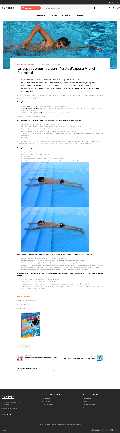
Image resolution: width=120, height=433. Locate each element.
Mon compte (87, 398)
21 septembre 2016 (42, 64)
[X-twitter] (112, 2)
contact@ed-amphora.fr (9, 408)
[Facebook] (110, 2)
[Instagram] (115, 2)
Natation (20, 64)
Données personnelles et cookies (69, 424)
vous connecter (30, 371)
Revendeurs (46, 398)
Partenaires (46, 401)
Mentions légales (50, 424)
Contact (85, 401)
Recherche (94, 8)
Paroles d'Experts (29, 64)
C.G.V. (41, 424)
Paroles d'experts (24, 346)
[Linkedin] (117, 2)
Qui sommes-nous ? (89, 404)
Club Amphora (56, 64)
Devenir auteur (88, 408)
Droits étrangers (47, 404)
